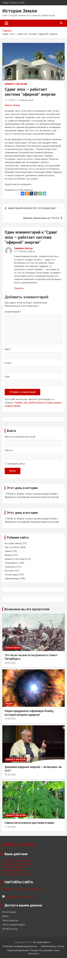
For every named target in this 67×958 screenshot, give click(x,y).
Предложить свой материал (17, 864)
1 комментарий (25, 100)
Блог (57, 950)
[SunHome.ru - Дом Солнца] (17, 896)
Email (8, 363)
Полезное (10, 566)
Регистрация (9, 912)
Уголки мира (11, 574)
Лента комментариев (13, 924)
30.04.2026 (10, 718)
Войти (12, 470)
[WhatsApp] (40, 193)
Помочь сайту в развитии (16, 873)
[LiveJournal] (31, 193)
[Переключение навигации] (6, 23)
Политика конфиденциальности (19, 946)
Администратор (23, 248)
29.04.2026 (10, 774)
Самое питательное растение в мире (29, 822)
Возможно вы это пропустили (27, 609)
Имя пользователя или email (20, 436)
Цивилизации (12, 578)
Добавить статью (18, 844)
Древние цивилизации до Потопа (41, 218)
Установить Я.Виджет (14, 867)
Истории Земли (19, 11)
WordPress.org (10, 928)
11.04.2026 (10, 827)
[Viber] (36, 193)
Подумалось (11, 562)
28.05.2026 (10, 663)
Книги (8, 551)
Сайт (7, 376)
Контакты (33, 953)
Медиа (8, 555)
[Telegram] (44, 193)
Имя (8, 349)
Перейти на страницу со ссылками (21, 889)
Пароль (9, 450)
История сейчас (13, 543)
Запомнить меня (16, 463)
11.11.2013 (10, 100)
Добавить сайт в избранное (17, 860)
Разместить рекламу (13, 870)
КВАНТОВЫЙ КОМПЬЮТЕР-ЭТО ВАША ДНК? (32, 208)
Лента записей (10, 920)
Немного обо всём (16, 84)
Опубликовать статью (53, 946)
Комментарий (13, 311)
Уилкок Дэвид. (13, 105)
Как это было (12, 547)
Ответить (19, 288)
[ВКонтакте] (22, 193)
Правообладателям (18, 950)
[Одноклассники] (27, 193)
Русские (9, 570)
